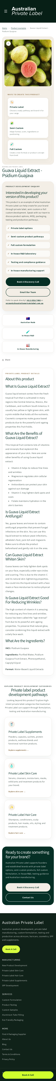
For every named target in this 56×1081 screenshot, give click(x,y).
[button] (6, 11)
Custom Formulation (12, 1000)
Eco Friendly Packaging (12, 1020)
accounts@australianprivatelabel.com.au (24, 303)
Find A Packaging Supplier (14, 1034)
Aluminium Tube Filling (13, 1015)
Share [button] (7, 359)
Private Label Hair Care (12, 975)
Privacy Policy (8, 1059)
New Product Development (14, 965)
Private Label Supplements (14, 980)
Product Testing (9, 1005)
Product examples (18, 28)
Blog (4, 1044)
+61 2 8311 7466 (34, 300)
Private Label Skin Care (13, 970)
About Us (6, 1039)
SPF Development (10, 985)
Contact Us (28, 897)
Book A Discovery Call (28, 281)
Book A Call (11, 949)
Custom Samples (10, 1010)
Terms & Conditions (11, 1054)
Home (4, 28)
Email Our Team (28, 292)
